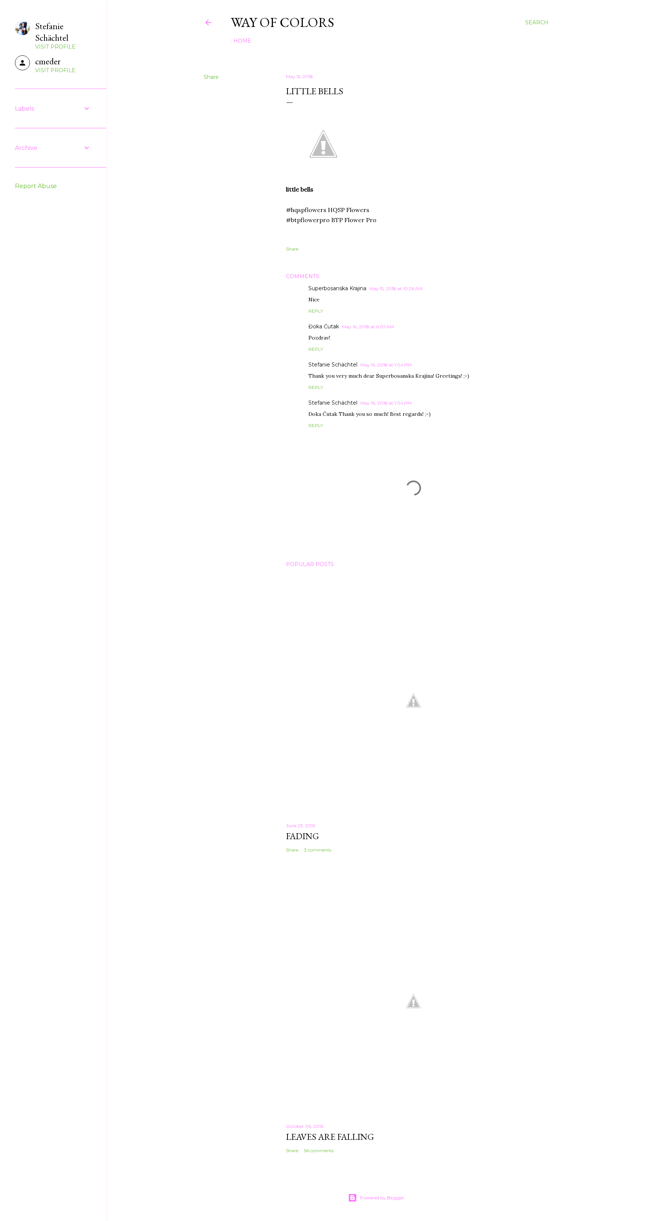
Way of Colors (282, 22)
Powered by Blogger (382, 1197)
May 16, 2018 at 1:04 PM (386, 365)
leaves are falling (330, 1136)
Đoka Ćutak (323, 326)
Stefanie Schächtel (332, 364)
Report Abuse (36, 186)
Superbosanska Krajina (337, 288)
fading (302, 836)
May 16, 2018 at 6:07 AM (368, 326)
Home (242, 40)
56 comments (318, 1150)
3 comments (317, 850)
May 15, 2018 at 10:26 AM (395, 288)
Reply (315, 311)
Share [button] (211, 77)
